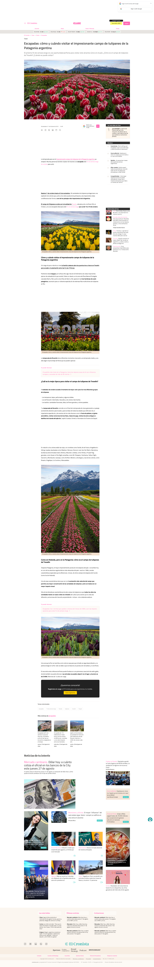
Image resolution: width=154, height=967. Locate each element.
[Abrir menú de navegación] (25, 23)
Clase (33, 35)
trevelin (74, 709)
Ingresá (126, 23)
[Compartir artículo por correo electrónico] (56, 130)
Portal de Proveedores (95, 956)
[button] (150, 819)
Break (62, 28)
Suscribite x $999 (116, 23)
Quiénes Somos (80, 956)
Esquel (80, 709)
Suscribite (67, 956)
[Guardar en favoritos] (97, 126)
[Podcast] (83, 951)
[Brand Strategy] (74, 950)
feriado (60, 709)
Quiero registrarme (70, 693)
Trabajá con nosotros (112, 956)
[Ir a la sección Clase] (77, 23)
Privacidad (88, 959)
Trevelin (74, 204)
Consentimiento (97, 959)
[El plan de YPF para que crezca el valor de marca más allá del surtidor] (36, 830)
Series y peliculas (90, 28)
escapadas (44, 35)
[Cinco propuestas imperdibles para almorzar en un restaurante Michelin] (108, 248)
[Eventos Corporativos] (65, 950)
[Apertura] (56, 950)
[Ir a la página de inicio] (32, 23)
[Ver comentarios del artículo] (60, 130)
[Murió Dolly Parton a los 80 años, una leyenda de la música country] (108, 212)
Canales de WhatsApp (53, 956)
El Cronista (27, 35)
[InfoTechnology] (94, 950)
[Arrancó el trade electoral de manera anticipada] (91, 839)
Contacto (39, 956)
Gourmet (37, 28)
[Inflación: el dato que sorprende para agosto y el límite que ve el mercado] (63, 839)
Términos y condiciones (78, 959)
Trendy (117, 28)
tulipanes (67, 709)
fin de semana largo (73, 207)
